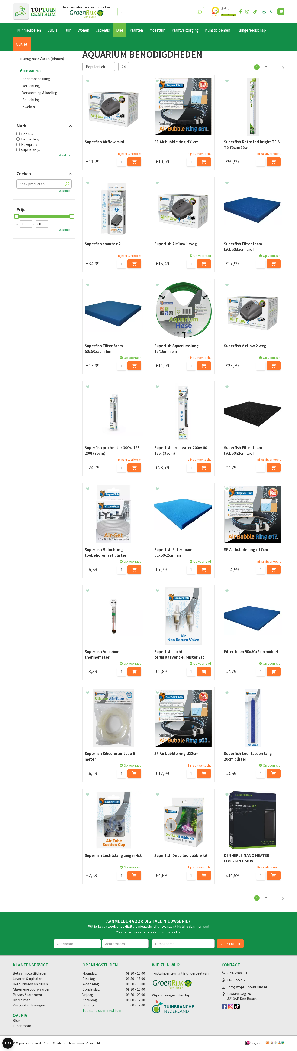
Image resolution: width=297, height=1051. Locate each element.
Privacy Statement (27, 994)
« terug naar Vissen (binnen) (42, 58)
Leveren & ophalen (27, 978)
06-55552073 (237, 980)
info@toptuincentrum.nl (247, 987)
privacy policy (172, 932)
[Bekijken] (280, 11)
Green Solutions (55, 1043)
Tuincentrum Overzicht (84, 1043)
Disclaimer (21, 1000)
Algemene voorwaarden (31, 989)
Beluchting (31, 99)
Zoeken (23, 173)
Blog (16, 1020)
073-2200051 (237, 973)
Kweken (28, 106)
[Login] (264, 11)
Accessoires (30, 70)
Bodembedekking (36, 78)
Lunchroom (22, 1025)
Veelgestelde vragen (29, 1005)
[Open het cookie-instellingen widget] (7, 1043)
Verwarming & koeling (39, 92)
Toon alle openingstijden (102, 1010)
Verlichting (31, 85)
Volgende (280, 67)
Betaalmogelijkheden (30, 973)
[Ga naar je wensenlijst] (273, 11)
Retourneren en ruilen (30, 984)
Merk (21, 126)
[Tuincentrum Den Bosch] (34, 11)
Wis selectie (64, 155)
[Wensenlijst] (272, 11)
